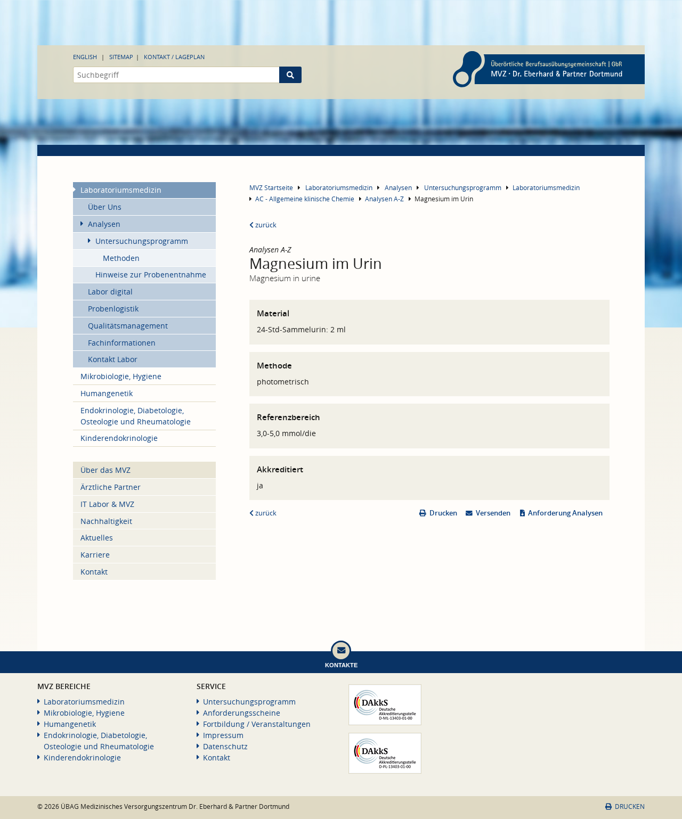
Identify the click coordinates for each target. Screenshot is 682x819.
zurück (265, 225)
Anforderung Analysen (565, 513)
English (85, 57)
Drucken (443, 513)
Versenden (493, 513)
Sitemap (121, 57)
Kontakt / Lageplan (174, 57)
